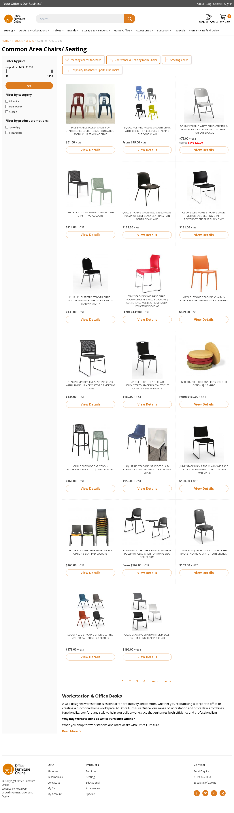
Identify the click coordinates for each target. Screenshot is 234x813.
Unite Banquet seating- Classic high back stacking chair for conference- (203, 552)
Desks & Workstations (33, 30)
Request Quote (208, 21)
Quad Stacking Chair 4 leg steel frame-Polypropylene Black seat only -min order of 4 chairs (147, 216)
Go (29, 85)
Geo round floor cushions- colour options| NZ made (204, 383)
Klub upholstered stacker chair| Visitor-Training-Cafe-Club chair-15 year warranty (90, 300)
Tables (57, 30)
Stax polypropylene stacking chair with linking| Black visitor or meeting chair (90, 385)
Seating (8, 30)
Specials (181, 30)
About (200, 3)
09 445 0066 (204, 777)
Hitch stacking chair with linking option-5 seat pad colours (90, 552)
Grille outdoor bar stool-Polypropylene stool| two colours (90, 468)
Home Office (122, 30)
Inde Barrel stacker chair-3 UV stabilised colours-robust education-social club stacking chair (90, 131)
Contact (217, 3)
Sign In (228, 3)
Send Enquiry (201, 771)
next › (154, 681)
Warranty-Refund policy (204, 30)
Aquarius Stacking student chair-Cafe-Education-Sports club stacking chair (147, 469)
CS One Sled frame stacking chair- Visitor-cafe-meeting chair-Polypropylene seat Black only (204, 216)
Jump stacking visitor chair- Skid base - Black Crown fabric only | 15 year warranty (204, 469)
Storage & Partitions (95, 30)
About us (53, 771)
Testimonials (55, 777)
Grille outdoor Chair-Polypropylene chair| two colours (90, 214)
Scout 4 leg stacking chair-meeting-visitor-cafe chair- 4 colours (90, 636)
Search (129, 19)
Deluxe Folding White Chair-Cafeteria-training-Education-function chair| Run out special (204, 129)
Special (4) (24, 127)
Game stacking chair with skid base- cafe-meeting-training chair (147, 636)
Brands (71, 30)
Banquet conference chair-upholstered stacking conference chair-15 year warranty (147, 385)
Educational (93, 782)
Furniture (91, 771)
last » (167, 681)
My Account (55, 794)
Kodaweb (21, 788)
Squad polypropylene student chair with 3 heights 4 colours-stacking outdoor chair (147, 131)
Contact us (54, 782)
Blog (208, 3)
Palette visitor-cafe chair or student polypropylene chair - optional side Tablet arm (147, 554)
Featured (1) (26, 132)
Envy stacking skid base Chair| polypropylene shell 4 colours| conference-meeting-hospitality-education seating (147, 301)
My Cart (52, 788)
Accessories (143, 30)
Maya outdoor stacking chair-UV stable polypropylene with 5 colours (204, 298)
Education (163, 30)
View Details (90, 150)
